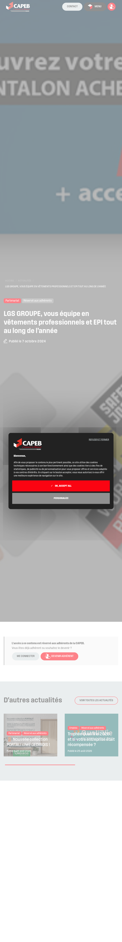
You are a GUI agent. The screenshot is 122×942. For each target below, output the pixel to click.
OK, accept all (62, 486)
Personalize (61, 498)
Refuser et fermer (99, 440)
